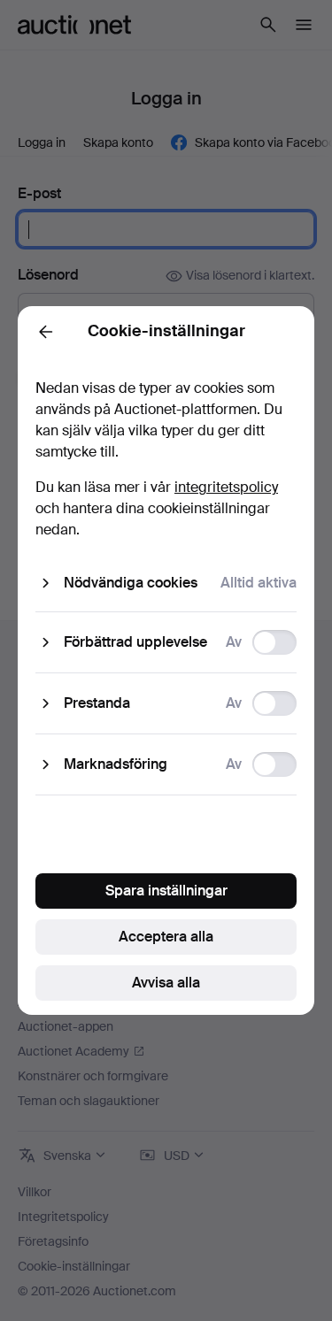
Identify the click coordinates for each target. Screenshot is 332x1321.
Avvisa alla (166, 982)
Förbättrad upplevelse (135, 642)
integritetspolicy (226, 487)
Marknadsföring (115, 764)
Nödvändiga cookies (130, 582)
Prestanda (97, 703)
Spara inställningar (166, 890)
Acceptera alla (166, 936)
